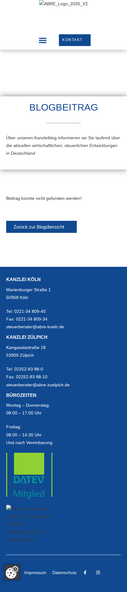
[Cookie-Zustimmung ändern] (12, 572)
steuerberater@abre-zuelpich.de (38, 384)
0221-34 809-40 (30, 311)
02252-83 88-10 (31, 376)
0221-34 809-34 (31, 319)
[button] (42, 40)
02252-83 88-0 (28, 369)
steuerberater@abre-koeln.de (35, 326)
